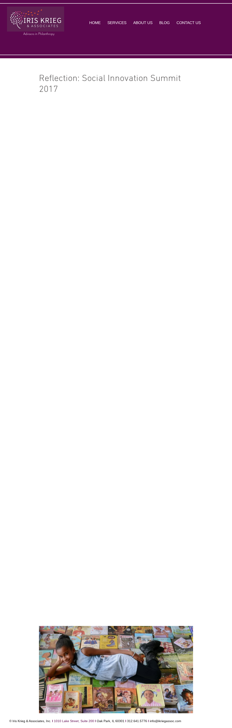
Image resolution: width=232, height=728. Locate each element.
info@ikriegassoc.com (165, 721)
